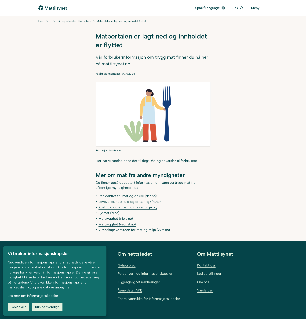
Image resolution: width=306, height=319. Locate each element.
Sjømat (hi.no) (108, 213)
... (50, 21)
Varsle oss (205, 290)
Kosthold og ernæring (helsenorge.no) (127, 207)
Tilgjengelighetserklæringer (139, 282)
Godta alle (18, 307)
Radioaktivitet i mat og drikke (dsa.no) (127, 196)
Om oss (203, 282)
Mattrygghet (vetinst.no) (117, 224)
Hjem (41, 21)
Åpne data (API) (130, 290)
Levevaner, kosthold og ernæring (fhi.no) (129, 202)
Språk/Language (207, 8)
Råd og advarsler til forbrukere (74, 21)
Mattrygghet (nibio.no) (115, 219)
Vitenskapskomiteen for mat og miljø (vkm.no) (134, 230)
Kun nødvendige (47, 307)
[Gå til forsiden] (52, 7)
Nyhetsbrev (126, 265)
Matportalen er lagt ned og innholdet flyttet (121, 21)
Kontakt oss (206, 265)
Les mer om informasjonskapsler (33, 296)
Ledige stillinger (209, 274)
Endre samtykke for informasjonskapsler (149, 299)
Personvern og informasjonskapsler (145, 274)
